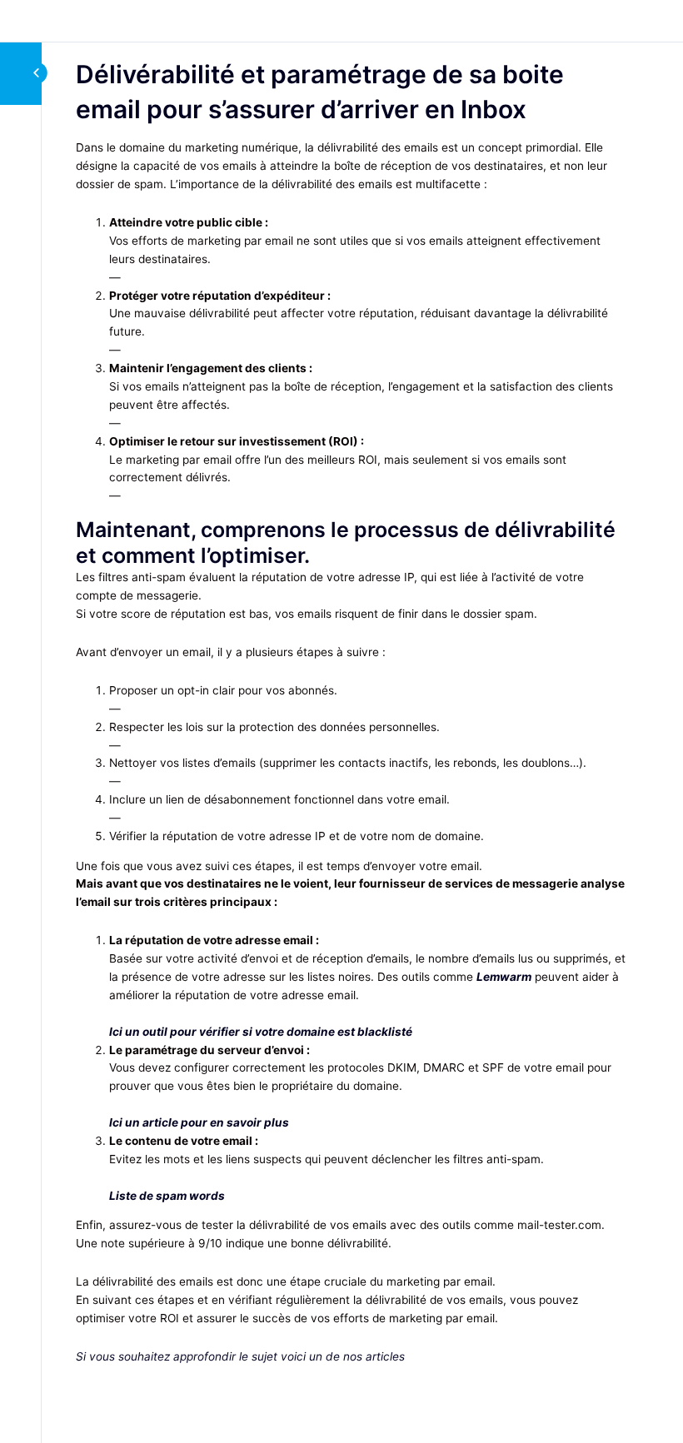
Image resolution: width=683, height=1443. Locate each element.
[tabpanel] (351, 752)
